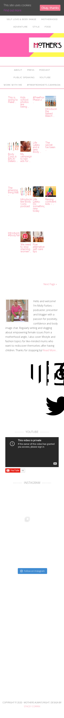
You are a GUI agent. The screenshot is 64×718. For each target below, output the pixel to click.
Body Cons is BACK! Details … (13, 157)
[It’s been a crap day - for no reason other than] (45, 527)
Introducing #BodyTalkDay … (16, 235)
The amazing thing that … (13, 191)
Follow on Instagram (34, 571)
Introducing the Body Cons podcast (27, 203)
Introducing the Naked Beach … (51, 112)
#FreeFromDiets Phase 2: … (42, 99)
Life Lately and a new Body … (37, 147)
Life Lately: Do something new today (39, 205)
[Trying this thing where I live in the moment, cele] (18, 501)
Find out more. (13, 10)
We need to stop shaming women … (25, 248)
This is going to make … (13, 99)
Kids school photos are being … (24, 102)
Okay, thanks (50, 8)
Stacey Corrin (32, 706)
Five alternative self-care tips (38, 248)
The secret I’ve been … (50, 146)
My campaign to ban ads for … (26, 157)
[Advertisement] (32, 651)
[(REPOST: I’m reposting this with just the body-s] (18, 553)
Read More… (50, 350)
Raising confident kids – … (50, 201)
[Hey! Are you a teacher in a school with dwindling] (18, 527)
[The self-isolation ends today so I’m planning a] (45, 501)
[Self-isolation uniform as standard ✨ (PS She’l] (45, 553)
